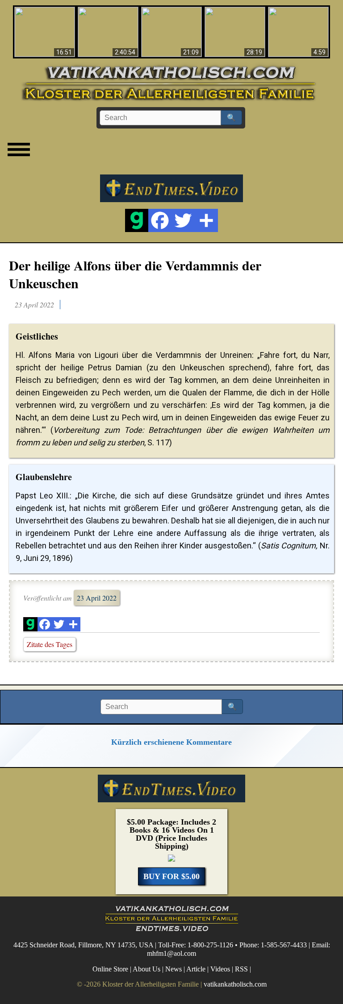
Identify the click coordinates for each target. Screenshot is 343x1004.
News (173, 969)
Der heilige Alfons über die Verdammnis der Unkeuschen (135, 274)
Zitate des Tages (49, 644)
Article (195, 969)
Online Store (110, 969)
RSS (241, 969)
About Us (146, 969)
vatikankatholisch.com (235, 984)
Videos (220, 969)
